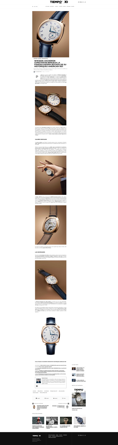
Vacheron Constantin (35, 392)
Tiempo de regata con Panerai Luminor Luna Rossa (38, 427)
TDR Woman (69, 6)
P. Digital (64, 6)
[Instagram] (78, 2)
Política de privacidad (52, 437)
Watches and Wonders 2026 (43, 392)
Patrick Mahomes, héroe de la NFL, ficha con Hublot (80, 375)
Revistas (60, 6)
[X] (83, 2)
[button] (32, 6)
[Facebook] (80, 2)
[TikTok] (85, 2)
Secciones (52, 6)
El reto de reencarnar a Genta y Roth (51, 427)
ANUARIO (72, 6)
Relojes (40, 58)
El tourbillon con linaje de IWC (65, 426)
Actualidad (47, 6)
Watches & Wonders (44, 58)
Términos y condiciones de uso (57, 436)
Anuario (49, 436)
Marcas (56, 6)
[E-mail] (37, 386)
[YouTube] (82, 2)
